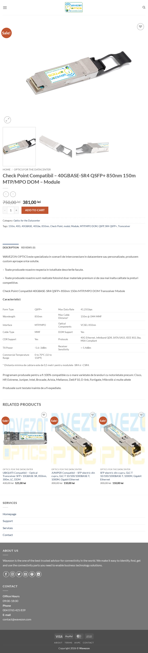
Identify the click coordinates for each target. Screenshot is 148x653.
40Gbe (36, 226)
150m (11, 226)
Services (8, 528)
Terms (68, 642)
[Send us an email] (26, 574)
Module (75, 226)
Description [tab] (11, 247)
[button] (5, 7)
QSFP (101, 226)
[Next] (138, 73)
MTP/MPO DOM (88, 226)
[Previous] (10, 73)
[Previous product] (13, 194)
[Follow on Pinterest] (32, 574)
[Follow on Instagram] (13, 574)
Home (6, 169)
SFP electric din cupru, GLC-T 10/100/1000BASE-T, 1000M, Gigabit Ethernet (121, 476)
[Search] (144, 7)
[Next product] (6, 194)
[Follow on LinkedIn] (39, 574)
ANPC (77, 642)
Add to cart (35, 210)
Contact (8, 534)
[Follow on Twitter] (19, 574)
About (58, 642)
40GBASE (27, 226)
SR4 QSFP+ (111, 226)
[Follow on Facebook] (6, 574)
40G (18, 226)
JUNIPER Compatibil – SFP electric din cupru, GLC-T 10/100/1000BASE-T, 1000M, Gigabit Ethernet (73, 476)
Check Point (56, 226)
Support (8, 521)
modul (67, 226)
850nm (45, 226)
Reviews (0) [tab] (28, 247)
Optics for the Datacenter (32, 169)
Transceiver (124, 226)
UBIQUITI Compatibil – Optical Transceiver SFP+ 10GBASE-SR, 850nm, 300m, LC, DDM (25, 476)
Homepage (9, 514)
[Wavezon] (74, 7)
